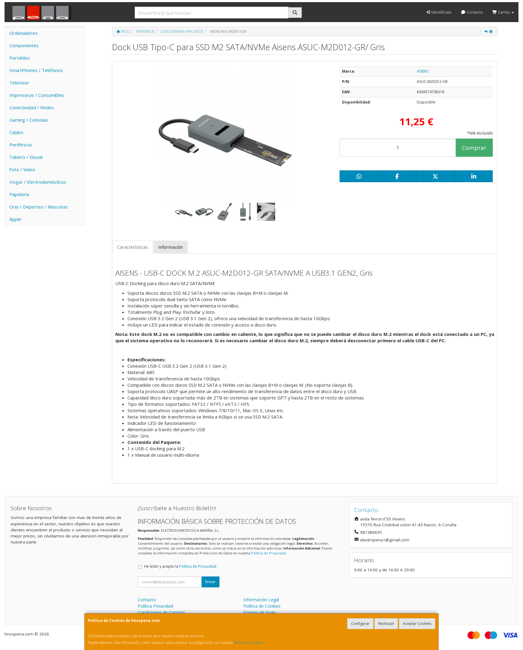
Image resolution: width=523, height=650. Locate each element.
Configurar (360, 623)
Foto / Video (22, 169)
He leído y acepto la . (180, 566)
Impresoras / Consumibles (36, 95)
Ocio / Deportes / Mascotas (38, 207)
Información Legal (261, 599)
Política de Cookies (248, 642)
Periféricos (20, 145)
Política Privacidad (155, 606)
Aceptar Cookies (417, 623)
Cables (16, 132)
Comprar (474, 148)
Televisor (19, 83)
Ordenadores (23, 33)
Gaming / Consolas (28, 120)
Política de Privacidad (268, 553)
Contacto (474, 12)
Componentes (24, 45)
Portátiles (19, 58)
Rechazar (386, 623)
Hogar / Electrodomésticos (37, 182)
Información (170, 247)
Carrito (504, 12)
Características (132, 247)
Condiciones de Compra (161, 612)
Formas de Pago (259, 612)
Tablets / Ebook (26, 157)
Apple (15, 219)
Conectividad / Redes (31, 107)
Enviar (210, 581)
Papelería (19, 194)
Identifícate (441, 12)
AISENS (422, 71)
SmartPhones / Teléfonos (36, 70)
